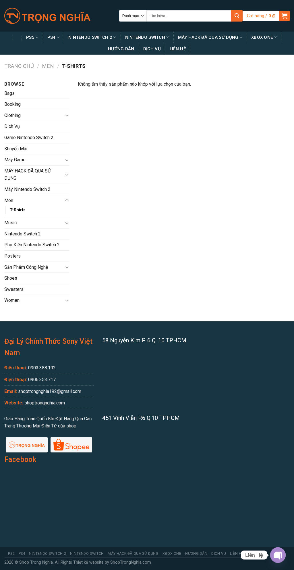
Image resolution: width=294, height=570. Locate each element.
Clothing (12, 115)
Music (10, 222)
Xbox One (262, 37)
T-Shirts (18, 210)
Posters (12, 256)
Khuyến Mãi (15, 148)
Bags (9, 93)
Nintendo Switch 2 (90, 37)
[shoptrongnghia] (47, 16)
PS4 (51, 37)
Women (12, 300)
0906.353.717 (42, 379)
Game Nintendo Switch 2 (28, 137)
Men (48, 66)
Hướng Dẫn (121, 48)
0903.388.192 (42, 368)
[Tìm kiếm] (237, 16)
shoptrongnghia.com (44, 403)
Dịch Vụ (152, 48)
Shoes (10, 278)
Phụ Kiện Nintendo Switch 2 (32, 244)
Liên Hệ (178, 48)
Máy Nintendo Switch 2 (27, 189)
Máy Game (15, 159)
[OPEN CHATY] (278, 555)
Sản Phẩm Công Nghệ (26, 267)
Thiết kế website (88, 562)
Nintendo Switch (145, 37)
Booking (12, 104)
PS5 (30, 37)
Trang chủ (19, 66)
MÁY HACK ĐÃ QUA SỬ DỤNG (208, 37)
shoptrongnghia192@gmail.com (49, 391)
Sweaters (14, 289)
